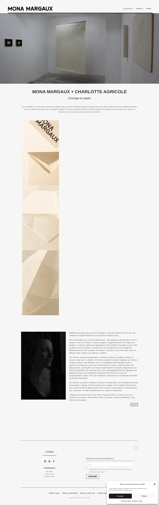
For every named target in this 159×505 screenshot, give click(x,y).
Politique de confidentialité (70, 493)
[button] (155, 484)
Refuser (144, 496)
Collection (127, 8)
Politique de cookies (126, 501)
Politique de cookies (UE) (87, 493)
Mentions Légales (54, 493)
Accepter (120, 496)
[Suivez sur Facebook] (53, 461)
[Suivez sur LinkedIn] (49, 461)
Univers (139, 8)
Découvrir (134, 404)
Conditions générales (103, 493)
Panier (148, 8)
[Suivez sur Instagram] (45, 461)
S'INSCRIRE (92, 477)
